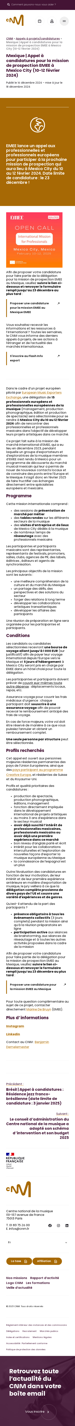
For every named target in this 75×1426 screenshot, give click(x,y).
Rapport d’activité (44, 1278)
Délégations (12, 1331)
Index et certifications (18, 1337)
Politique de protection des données (26, 1350)
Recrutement (29, 1331)
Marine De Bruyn (38, 1009)
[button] (37, 1242)
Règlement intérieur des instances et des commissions (36, 1325)
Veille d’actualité (19, 1288)
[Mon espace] (52, 21)
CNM (9, 39)
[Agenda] (39, 21)
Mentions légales (42, 1337)
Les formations (38, 1283)
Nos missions (16, 1278)
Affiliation (44, 1261)
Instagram (15, 1026)
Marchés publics (49, 1331)
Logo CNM (14, 1283)
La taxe (16, 1261)
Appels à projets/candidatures (38, 39)
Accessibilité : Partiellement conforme (26, 1344)
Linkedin (13, 1034)
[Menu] (64, 21)
